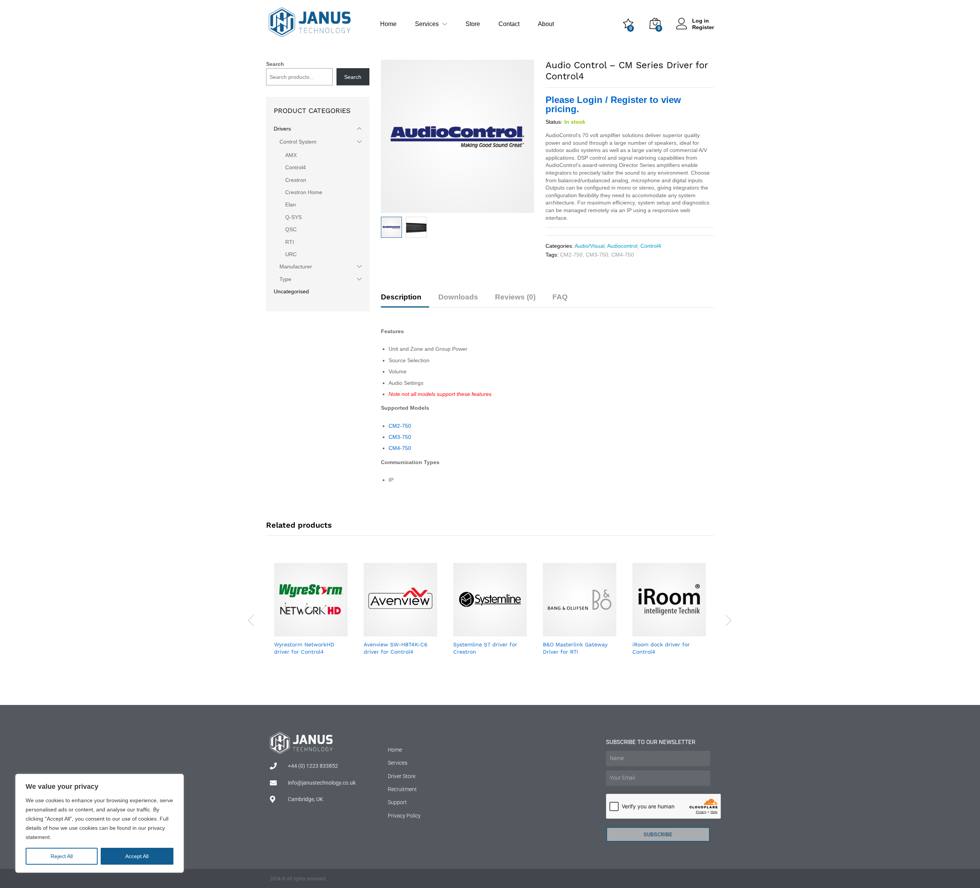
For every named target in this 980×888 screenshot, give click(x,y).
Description (401, 297)
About (546, 24)
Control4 (650, 246)
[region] (99, 823)
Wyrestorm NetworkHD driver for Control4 (304, 647)
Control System (298, 142)
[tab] (405, 300)
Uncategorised (291, 291)
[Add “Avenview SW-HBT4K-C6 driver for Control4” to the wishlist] (409, 631)
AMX (291, 155)
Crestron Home (303, 192)
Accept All (137, 856)
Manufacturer (295, 266)
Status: (554, 122)
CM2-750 (571, 255)
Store (473, 24)
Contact (508, 24)
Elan (290, 204)
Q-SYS (293, 217)
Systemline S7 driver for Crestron (485, 647)
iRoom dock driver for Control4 (661, 647)
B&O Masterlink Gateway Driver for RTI (575, 647)
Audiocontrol (622, 246)
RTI (289, 242)
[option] (311, 620)
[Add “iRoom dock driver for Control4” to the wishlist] (677, 631)
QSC (291, 229)
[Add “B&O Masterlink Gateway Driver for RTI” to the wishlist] (588, 631)
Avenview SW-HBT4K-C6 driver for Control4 (396, 647)
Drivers (282, 129)
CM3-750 (597, 255)
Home (388, 24)
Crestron (295, 180)
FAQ (560, 297)
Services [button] (427, 24)
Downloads (458, 297)
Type (285, 279)
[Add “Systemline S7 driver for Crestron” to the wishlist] (498, 631)
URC (291, 254)
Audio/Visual (589, 246)
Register (703, 27)
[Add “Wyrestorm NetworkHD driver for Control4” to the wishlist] (319, 631)
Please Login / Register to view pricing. (613, 104)
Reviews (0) (515, 297)
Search (275, 64)
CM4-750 (622, 255)
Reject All (62, 856)
